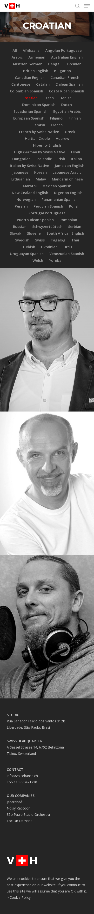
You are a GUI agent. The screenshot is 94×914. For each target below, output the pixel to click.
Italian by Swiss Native (29, 165)
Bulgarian (62, 70)
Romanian (68, 219)
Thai (75, 240)
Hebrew (62, 138)
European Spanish (28, 118)
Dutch (66, 104)
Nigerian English (68, 192)
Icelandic (44, 158)
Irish (61, 158)
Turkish (28, 246)
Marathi (30, 185)
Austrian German (27, 64)
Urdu (67, 246)
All (15, 50)
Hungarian (21, 158)
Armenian (36, 57)
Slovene (34, 233)
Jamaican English (69, 165)
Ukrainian (49, 246)
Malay (41, 179)
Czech (48, 97)
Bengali (54, 64)
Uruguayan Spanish (27, 253)
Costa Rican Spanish (66, 91)
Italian (76, 158)
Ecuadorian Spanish (30, 111)
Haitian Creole (37, 138)
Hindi (75, 152)
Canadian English (30, 77)
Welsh (38, 260)
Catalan (43, 84)
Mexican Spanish (56, 185)
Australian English (67, 57)
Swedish (22, 240)
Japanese (20, 172)
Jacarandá (14, 802)
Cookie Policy (20, 897)
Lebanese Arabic (67, 172)
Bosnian (74, 64)
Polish (74, 206)
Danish (66, 97)
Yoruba (55, 260)
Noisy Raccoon (18, 808)
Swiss (40, 240)
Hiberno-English (47, 145)
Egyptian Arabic (67, 111)
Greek (70, 131)
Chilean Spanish (69, 84)
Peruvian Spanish (48, 206)
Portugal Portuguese (47, 213)
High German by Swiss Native (39, 152)
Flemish (38, 125)
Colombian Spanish (26, 91)
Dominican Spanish (38, 104)
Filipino (56, 118)
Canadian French (64, 77)
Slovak (15, 233)
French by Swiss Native (39, 131)
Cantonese (20, 84)
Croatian (30, 97)
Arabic (17, 57)
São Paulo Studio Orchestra (28, 814)
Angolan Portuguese (63, 50)
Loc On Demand (20, 820)
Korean (40, 172)
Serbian (74, 226)
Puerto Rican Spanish (35, 219)
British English (35, 70)
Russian (20, 226)
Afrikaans (31, 50)
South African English (65, 233)
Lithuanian (20, 179)
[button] (87, 5)
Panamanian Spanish (59, 199)
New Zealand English (30, 192)
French (57, 125)
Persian (21, 206)
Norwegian (26, 199)
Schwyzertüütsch (47, 226)
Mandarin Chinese (67, 179)
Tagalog (58, 240)
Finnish (74, 118)
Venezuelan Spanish (66, 253)
